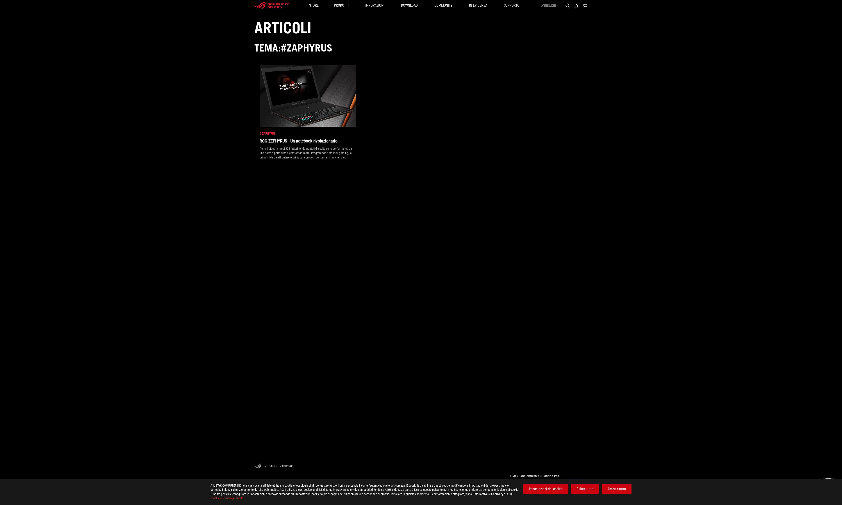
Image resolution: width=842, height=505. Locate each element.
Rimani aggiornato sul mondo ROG (534, 476)
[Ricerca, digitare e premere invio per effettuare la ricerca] (567, 5)
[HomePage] (257, 466)
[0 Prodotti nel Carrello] (585, 5)
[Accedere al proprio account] (576, 5)
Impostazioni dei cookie (545, 489)
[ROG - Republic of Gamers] (271, 5)
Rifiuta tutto (584, 489)
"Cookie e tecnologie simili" (226, 498)
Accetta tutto (616, 489)
